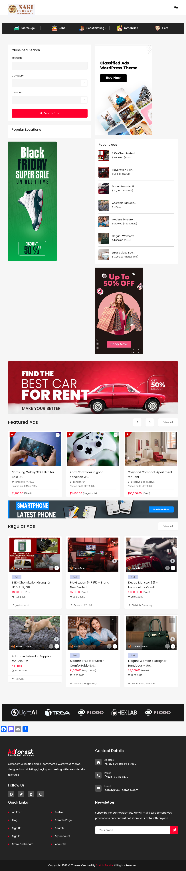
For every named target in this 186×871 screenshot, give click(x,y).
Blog (14, 820)
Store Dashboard (22, 844)
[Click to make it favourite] (58, 435)
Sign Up (16, 828)
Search (59, 828)
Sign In (16, 836)
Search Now (52, 113)
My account (62, 836)
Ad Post (17, 812)
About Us (60, 844)
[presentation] (137, 422)
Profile (59, 812)
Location (17, 92)
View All (168, 422)
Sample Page (63, 820)
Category (18, 75)
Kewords (17, 58)
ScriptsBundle (104, 865)
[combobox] (50, 83)
